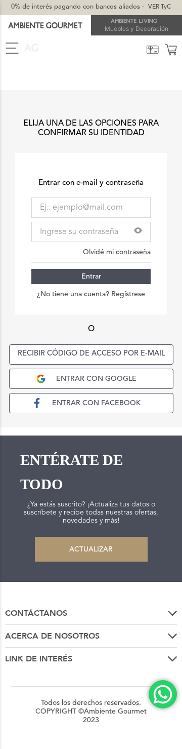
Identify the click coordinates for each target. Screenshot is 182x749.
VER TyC (159, 7)
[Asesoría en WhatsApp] (163, 694)
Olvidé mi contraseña (117, 252)
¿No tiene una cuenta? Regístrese (91, 294)
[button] (138, 231)
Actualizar (91, 549)
